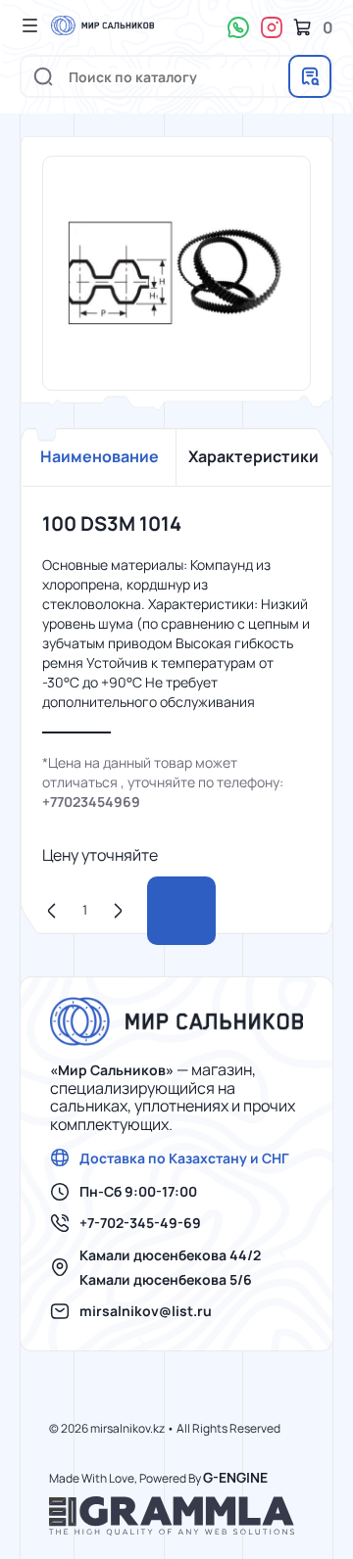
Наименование (99, 456)
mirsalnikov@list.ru (145, 1311)
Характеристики (253, 456)
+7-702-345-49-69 (140, 1223)
